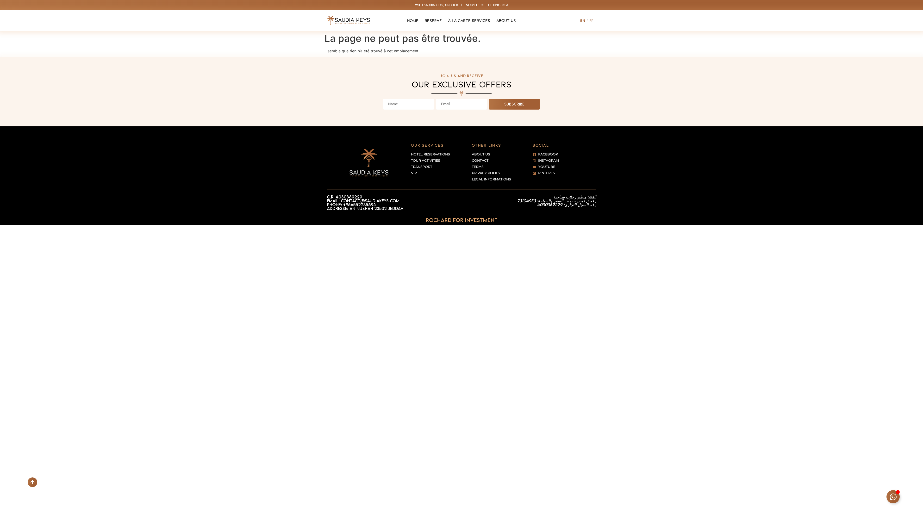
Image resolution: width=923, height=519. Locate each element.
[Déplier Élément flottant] (893, 496)
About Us (506, 20)
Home (412, 20)
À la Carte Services (469, 20)
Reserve (433, 20)
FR (591, 21)
